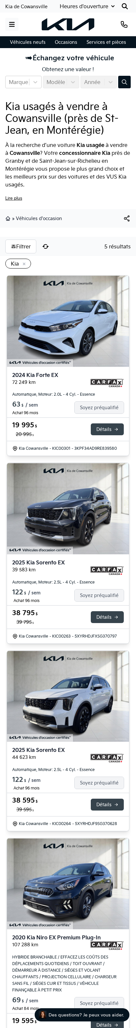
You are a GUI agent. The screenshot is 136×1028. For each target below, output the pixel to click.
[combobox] (9, 82)
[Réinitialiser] (45, 246)
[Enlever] (22, 264)
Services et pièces (106, 42)
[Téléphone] (124, 24)
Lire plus (13, 198)
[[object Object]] (127, 218)
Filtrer (23, 246)
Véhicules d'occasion (39, 218)
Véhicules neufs (28, 42)
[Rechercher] (125, 6)
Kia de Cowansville (26, 6)
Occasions (66, 42)
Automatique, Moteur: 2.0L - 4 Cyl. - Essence (53, 394)
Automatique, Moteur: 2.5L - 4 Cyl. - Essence (53, 582)
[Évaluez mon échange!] (124, 82)
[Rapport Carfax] (107, 383)
